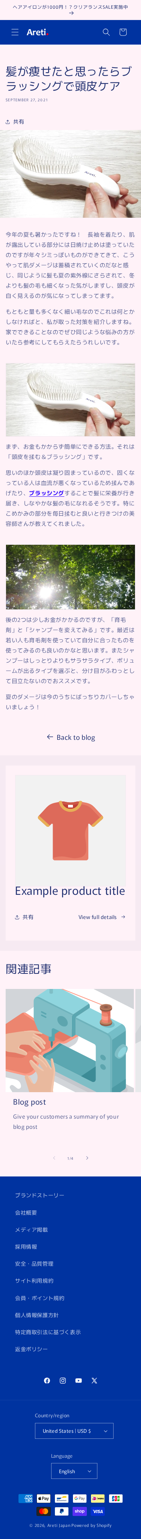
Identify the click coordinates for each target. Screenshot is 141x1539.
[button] (15, 32)
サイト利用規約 (34, 1280)
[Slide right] (87, 1158)
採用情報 (26, 1246)
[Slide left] (54, 1158)
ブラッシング (46, 493)
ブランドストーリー (39, 1195)
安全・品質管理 (34, 1263)
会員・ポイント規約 (39, 1298)
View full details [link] (98, 917)
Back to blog (76, 737)
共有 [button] (18, 121)
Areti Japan (59, 1525)
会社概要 (26, 1212)
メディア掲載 (31, 1229)
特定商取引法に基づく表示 (48, 1332)
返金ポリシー (31, 1349)
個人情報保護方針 (37, 1315)
